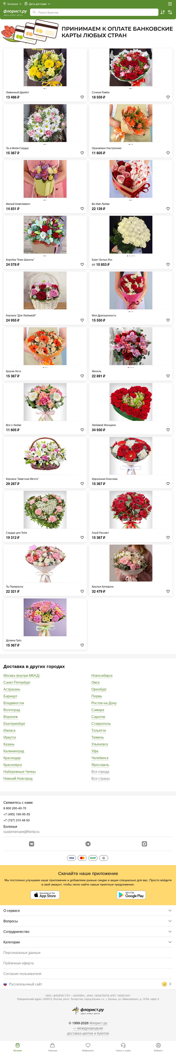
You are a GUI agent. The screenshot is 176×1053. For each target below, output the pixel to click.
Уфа (94, 750)
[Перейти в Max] (144, 844)
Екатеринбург (14, 723)
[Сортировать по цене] (162, 12)
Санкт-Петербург (16, 682)
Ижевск (9, 730)
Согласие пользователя (22, 973)
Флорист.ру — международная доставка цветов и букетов (88, 1028)
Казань (8, 744)
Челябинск (99, 757)
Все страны (100, 778)
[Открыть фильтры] (170, 12)
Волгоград (11, 709)
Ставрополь (101, 723)
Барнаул (10, 695)
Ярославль (100, 764)
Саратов (98, 716)
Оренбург (99, 689)
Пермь (96, 695)
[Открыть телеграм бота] (88, 844)
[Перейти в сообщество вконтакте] (31, 844)
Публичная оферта (18, 963)
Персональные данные (22, 952)
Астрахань (11, 689)
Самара (97, 709)
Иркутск (9, 737)
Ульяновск (99, 744)
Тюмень (97, 737)
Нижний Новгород (17, 778)
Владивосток (13, 702)
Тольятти (98, 730)
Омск (95, 682)
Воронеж (10, 716)
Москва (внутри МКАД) (21, 675)
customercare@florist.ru (21, 831)
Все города (100, 771)
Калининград (13, 750)
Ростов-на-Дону (104, 702)
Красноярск (12, 764)
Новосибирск (101, 675)
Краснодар (12, 757)
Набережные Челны (19, 771)
